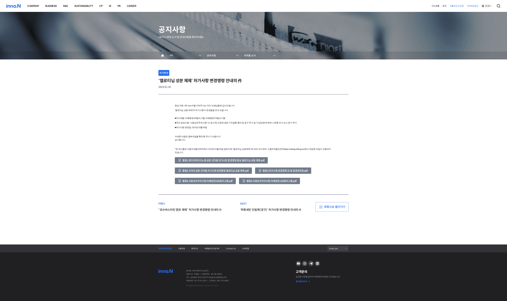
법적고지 (194, 248)
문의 (444, 5)
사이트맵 (245, 248)
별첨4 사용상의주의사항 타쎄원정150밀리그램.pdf (272, 180)
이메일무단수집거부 (212, 248)
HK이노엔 (13, 6)
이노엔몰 (435, 5)
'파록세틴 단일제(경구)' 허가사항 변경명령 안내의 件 (271, 210)
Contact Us (231, 248)
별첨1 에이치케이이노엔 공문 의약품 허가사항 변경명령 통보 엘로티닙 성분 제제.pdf (223, 160)
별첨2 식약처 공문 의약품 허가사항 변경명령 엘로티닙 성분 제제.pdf (215, 170)
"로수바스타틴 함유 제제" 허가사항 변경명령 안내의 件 (190, 210)
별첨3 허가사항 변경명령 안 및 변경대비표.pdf (285, 170)
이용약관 (181, 248)
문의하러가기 (301, 281)
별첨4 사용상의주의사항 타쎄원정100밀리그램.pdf (207, 180)
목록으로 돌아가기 (334, 207)
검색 (498, 6)
